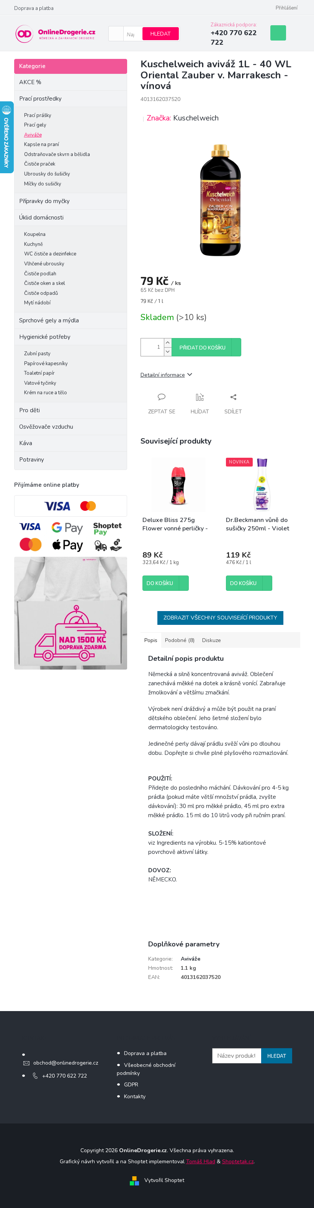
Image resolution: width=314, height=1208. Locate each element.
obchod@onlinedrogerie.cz (65, 1063)
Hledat (160, 33)
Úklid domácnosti (41, 217)
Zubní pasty (37, 353)
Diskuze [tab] (211, 640)
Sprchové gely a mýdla (49, 320)
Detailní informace (163, 375)
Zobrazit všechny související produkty (220, 617)
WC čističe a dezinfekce (50, 253)
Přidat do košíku (203, 348)
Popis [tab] (150, 640)
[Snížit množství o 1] (168, 351)
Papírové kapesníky (46, 363)
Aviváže (33, 135)
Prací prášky (37, 115)
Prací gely (35, 125)
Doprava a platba (34, 8)
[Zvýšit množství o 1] (168, 342)
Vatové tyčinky (40, 383)
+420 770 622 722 (64, 1076)
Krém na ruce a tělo (45, 392)
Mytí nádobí (37, 302)
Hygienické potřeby (44, 337)
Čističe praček (39, 164)
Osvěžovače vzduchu (46, 427)
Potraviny (31, 459)
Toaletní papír (39, 373)
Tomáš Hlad (200, 1161)
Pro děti (29, 410)
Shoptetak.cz (237, 1161)
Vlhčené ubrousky (44, 263)
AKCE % (30, 82)
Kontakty (135, 1096)
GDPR (131, 1084)
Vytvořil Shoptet (164, 1180)
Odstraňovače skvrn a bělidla (57, 154)
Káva (25, 443)
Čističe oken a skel (44, 283)
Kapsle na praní (41, 144)
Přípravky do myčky (44, 201)
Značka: (183, 118)
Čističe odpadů (41, 293)
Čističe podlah (40, 273)
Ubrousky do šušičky (47, 174)
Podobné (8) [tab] (180, 640)
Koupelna (35, 234)
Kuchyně (33, 244)
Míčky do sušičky (42, 183)
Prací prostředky (40, 98)
